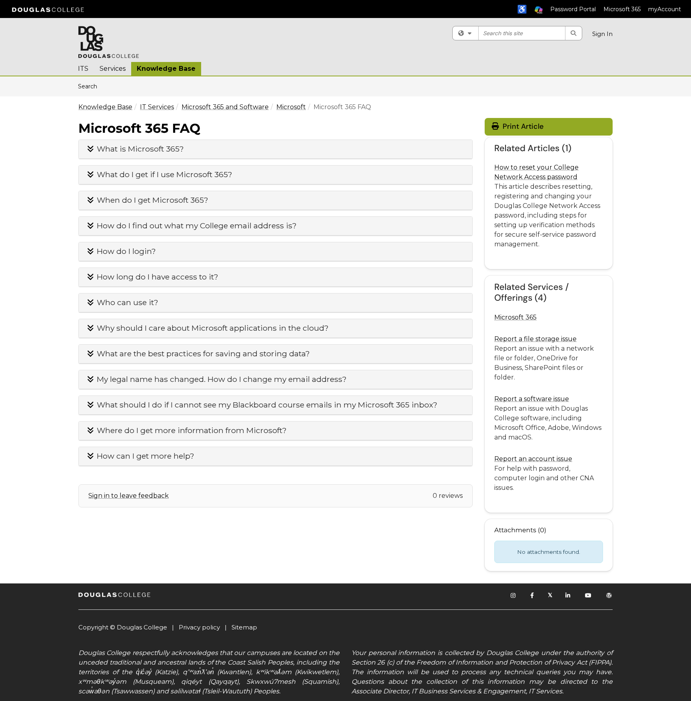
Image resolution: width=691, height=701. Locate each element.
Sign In (602, 34)
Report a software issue (531, 399)
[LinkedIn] (568, 595)
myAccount (664, 9)
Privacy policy (199, 627)
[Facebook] (532, 595)
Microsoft (291, 107)
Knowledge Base (166, 68)
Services (113, 68)
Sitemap (244, 627)
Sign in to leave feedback (128, 495)
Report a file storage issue (535, 339)
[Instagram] (513, 595)
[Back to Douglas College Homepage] (48, 9)
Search (90, 86)
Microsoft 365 (622, 9)
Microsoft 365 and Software (225, 107)
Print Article (522, 126)
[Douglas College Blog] (609, 595)
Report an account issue (533, 459)
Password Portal (573, 9)
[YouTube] (588, 595)
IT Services (157, 107)
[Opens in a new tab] (108, 42)
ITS (83, 68)
